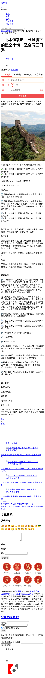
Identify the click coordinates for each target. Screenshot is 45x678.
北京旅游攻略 (11, 443)
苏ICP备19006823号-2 (24, 594)
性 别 (5, 85)
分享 (3, 424)
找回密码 (13, 617)
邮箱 (3, 549)
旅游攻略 (8, 31)
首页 (8, 14)
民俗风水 (9, 21)
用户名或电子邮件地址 (10, 642)
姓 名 (5, 80)
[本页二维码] (12, 675)
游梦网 (4, 3)
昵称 (3, 544)
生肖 (8, 19)
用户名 (4, 623)
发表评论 (9, 59)
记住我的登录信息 (11, 628)
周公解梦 (9, 24)
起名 (8, 16)
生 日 (5, 90)
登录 (4, 617)
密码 (3, 625)
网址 (3, 553)
